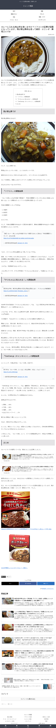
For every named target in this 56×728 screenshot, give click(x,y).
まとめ (18, 103)
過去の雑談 (9, 716)
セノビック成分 (28, 719)
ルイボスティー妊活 (9, 721)
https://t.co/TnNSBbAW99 (11, 238)
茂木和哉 (46, 719)
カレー (9, 576)
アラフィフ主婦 (28, 716)
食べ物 (4, 576)
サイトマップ (14, 723)
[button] (51, 399)
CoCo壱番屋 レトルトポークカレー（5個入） (14, 568)
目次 (26, 91)
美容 (46, 721)
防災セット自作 (46, 716)
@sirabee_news (22, 291)
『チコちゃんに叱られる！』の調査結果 (27, 99)
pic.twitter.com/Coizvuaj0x (26, 238)
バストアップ (28, 721)
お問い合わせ (42, 723)
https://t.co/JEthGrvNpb (10, 291)
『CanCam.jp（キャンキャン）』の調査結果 (28, 101)
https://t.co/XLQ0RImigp (11, 372)
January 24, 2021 (23, 243)
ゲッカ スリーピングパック (9, 719)
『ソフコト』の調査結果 (23, 96)
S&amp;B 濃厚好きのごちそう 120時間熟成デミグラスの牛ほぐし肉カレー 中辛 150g (26, 529)
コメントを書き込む (28, 699)
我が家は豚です (21, 94)
